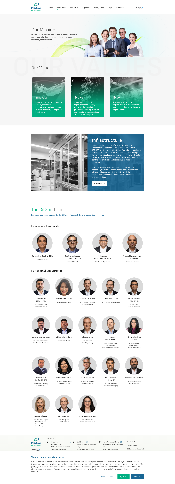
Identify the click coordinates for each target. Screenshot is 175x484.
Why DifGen (74, 8)
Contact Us (120, 8)
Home (51, 8)
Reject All (123, 477)
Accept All (137, 477)
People (110, 8)
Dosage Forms (99, 8)
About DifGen (61, 8)
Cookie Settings (107, 477)
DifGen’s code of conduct (135, 449)
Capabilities (86, 8)
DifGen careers (132, 445)
